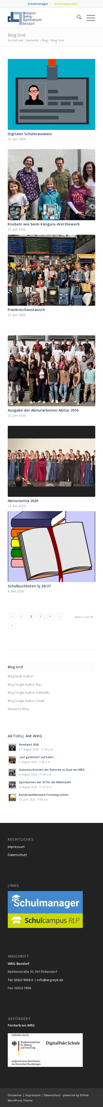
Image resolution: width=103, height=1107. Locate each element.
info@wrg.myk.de (50, 980)
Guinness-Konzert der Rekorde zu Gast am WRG (51, 769)
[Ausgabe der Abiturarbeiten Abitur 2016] (51, 370)
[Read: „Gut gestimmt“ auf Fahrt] (12, 759)
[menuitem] (38, 4)
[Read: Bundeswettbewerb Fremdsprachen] (12, 797)
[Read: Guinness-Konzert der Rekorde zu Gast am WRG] (12, 772)
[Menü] (88, 18)
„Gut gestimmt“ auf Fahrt (36, 757)
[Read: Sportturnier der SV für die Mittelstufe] (12, 784)
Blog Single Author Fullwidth (28, 692)
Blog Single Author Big (24, 684)
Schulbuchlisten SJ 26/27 (29, 586)
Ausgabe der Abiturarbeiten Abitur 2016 (43, 410)
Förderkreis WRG (21, 1025)
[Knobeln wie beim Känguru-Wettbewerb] (51, 184)
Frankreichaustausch (26, 309)
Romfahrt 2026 (29, 744)
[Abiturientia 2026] (51, 461)
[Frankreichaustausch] (51, 270)
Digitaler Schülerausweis (30, 133)
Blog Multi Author (20, 676)
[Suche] (77, 18)
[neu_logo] (43, 18)
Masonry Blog (18, 708)
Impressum (16, 846)
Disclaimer (15, 1095)
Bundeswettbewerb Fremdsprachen (43, 795)
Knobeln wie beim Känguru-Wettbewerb (44, 224)
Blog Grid (16, 35)
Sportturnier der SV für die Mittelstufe (45, 782)
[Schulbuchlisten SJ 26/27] (51, 546)
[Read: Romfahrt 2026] (12, 747)
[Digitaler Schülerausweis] (51, 94)
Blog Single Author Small (26, 700)
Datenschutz (17, 854)
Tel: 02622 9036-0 (20, 980)
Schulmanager (38, 4)
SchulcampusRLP (66, 4)
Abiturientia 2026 (23, 500)
